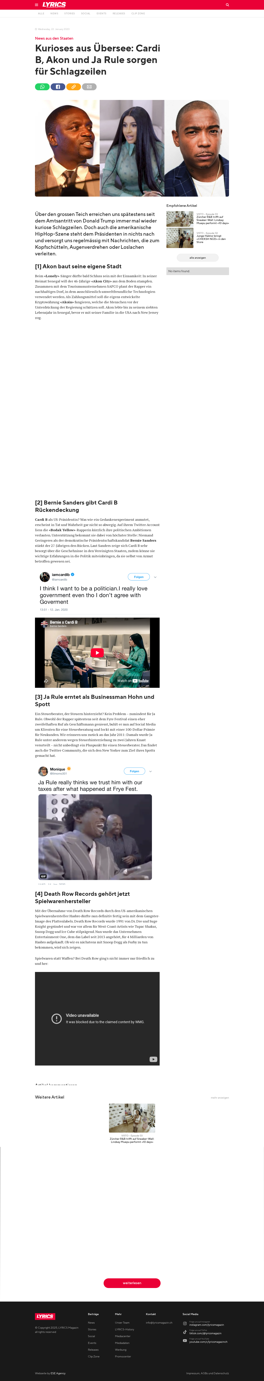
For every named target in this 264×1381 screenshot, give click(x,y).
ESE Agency (58, 1373)
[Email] (89, 86)
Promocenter (123, 1356)
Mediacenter (122, 1336)
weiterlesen (132, 1283)
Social (91, 1336)
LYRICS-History (124, 1329)
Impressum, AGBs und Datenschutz (207, 1373)
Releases (93, 1350)
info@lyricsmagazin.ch (159, 1323)
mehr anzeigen (220, 1098)
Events (92, 1343)
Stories (92, 1329)
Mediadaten (122, 1343)
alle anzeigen (198, 258)
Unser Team (122, 1323)
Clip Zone (94, 1356)
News (91, 1323)
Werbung (120, 1350)
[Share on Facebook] (58, 86)
